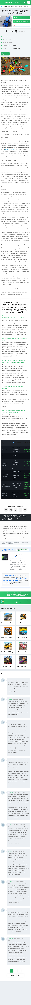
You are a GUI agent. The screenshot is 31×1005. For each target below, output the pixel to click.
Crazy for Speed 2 (10, 149)
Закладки (18, 25)
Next (19, 975)
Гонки (14, 39)
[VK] (11, 510)
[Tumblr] (20, 510)
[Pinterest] (25, 510)
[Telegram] (6, 510)
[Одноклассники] (15, 510)
